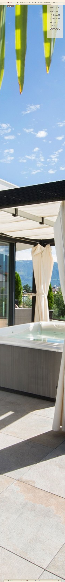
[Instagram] (57, 29)
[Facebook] (51, 29)
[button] (10, 6)
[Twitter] (55, 29)
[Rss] (59, 29)
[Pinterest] (53, 29)
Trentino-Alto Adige (55, 33)
